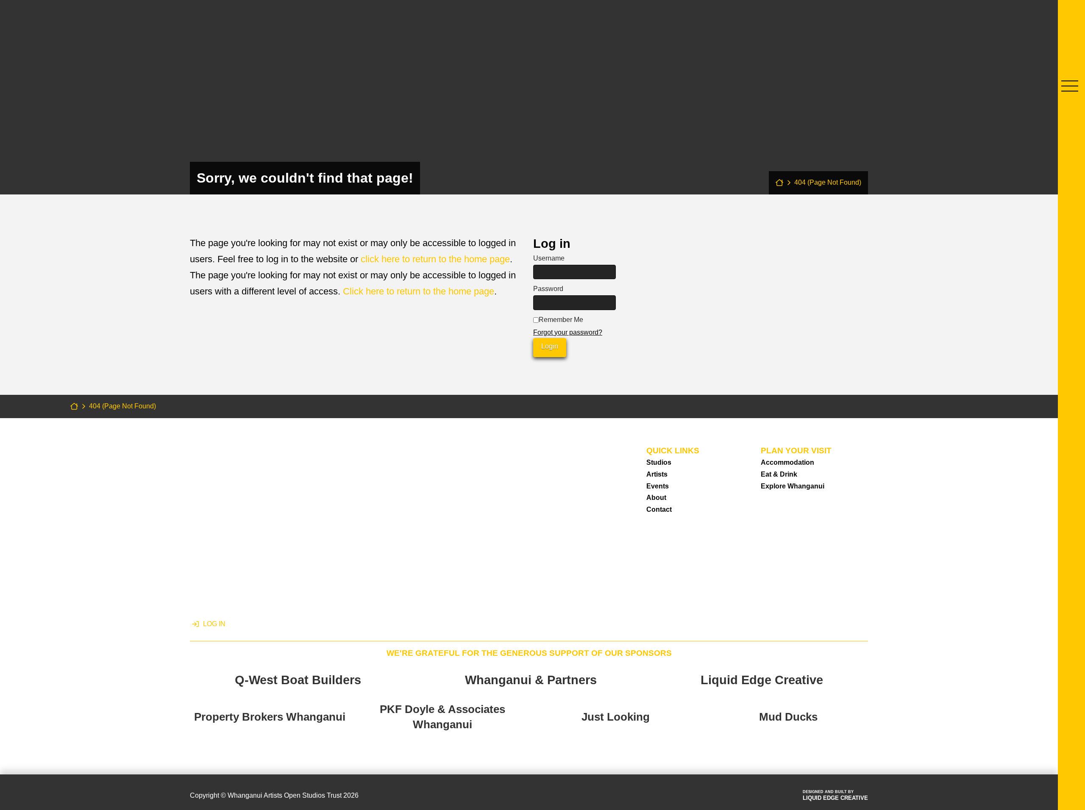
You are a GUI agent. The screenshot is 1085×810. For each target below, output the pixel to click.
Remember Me (561, 319)
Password (548, 288)
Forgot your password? (567, 332)
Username (549, 258)
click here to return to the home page (435, 259)
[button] (1069, 86)
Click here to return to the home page (418, 291)
